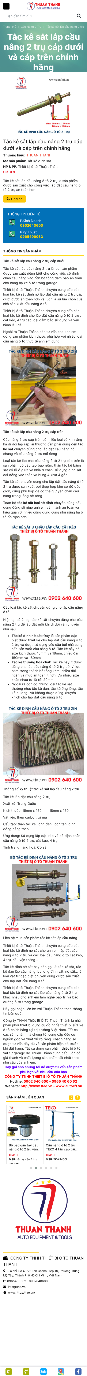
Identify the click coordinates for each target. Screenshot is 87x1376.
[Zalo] (43, 1371)
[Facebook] (78, 1371)
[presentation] (71, 1097)
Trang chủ (9, 26)
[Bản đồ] (60, 1371)
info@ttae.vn (17, 1286)
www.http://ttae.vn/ (21, 1292)
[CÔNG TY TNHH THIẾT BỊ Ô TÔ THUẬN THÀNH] (43, 6)
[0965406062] (8, 1371)
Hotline (16, 199)
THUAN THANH (39, 155)
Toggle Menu (6, 6)
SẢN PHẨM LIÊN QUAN (25, 1097)
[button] (31, 1168)
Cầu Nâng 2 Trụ (31, 26)
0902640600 (31, 225)
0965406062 (31, 236)
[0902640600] (26, 1371)
